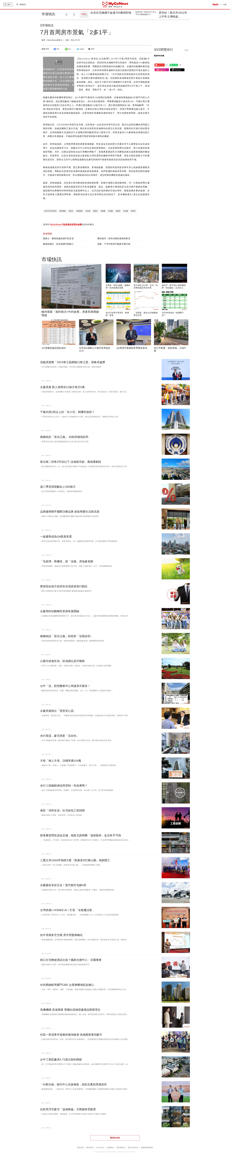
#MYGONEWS (50, 211)
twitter (82, 49)
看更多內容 (115, 1138)
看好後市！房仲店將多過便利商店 (113, 238)
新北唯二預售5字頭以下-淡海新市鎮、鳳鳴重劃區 (70, 461)
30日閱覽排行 (163, 49)
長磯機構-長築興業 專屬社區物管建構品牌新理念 (70, 1009)
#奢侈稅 (79, 211)
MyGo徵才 (100, 1147)
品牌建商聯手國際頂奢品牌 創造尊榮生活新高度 (69, 511)
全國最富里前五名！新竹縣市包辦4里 (63, 885)
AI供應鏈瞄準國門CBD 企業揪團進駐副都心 (67, 984)
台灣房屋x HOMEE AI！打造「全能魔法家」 (67, 910)
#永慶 (125, 211)
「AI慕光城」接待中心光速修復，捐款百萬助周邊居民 (73, 1084)
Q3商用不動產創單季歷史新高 (131, 348)
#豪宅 (118, 211)
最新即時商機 (159, 56)
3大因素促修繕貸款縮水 (54, 348)
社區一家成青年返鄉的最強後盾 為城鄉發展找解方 (71, 1034)
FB (58, 49)
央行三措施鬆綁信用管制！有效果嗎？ (64, 785)
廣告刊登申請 (133, 1147)
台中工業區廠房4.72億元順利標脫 (61, 1059)
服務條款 (110, 1147)
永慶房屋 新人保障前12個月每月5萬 (62, 387)
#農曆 (103, 211)
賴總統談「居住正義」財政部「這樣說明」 (66, 636)
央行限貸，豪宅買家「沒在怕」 (59, 735)
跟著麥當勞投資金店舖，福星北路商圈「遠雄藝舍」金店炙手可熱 (80, 835)
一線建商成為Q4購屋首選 (56, 536)
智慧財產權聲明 (147, 1147)
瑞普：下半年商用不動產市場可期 (113, 244)
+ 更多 (186, 50)
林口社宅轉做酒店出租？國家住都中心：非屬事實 (70, 959)
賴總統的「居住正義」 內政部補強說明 (64, 436)
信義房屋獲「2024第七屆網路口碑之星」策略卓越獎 (72, 362)
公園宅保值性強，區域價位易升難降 (62, 661)
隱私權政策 (121, 1147)
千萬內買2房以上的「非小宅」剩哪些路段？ (67, 412)
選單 (9, 4)
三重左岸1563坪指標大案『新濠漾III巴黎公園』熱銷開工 (75, 860)
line (69, 49)
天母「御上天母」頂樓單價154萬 (60, 760)
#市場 (88, 211)
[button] (74, 14)
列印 (93, 49)
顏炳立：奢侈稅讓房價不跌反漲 (58, 238)
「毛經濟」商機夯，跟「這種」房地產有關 (66, 561)
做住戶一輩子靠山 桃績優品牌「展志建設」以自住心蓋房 (174, 287)
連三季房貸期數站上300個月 (58, 486)
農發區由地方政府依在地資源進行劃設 (64, 586)
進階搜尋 (22, 4)
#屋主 (71, 211)
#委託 (95, 211)
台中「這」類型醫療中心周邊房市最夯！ (65, 686)
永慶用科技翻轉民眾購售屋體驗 (59, 611)
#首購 (110, 211)
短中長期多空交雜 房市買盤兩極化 (61, 935)
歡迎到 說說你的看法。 (69, 224)
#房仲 (133, 211)
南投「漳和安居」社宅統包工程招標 (62, 810)
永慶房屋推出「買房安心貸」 (58, 710)
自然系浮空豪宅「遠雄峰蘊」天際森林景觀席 (68, 1109)
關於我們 (90, 1147)
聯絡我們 (80, 1147)
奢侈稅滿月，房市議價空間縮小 (58, 244)
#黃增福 (62, 211)
